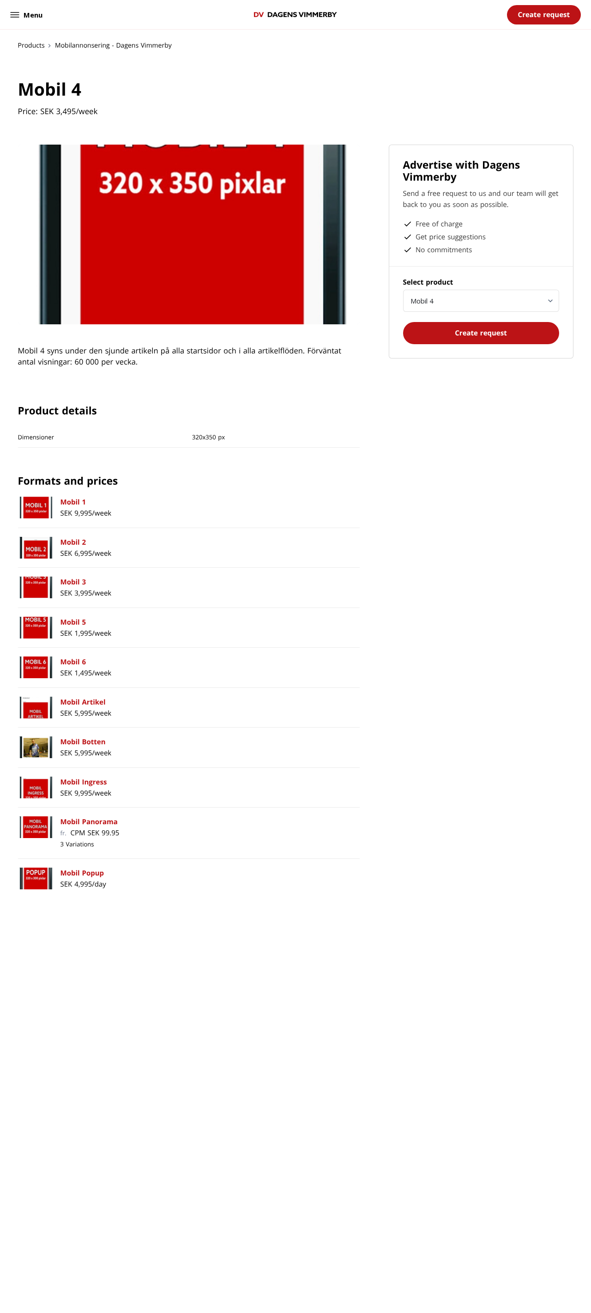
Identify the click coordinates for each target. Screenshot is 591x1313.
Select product (428, 282)
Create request (544, 14)
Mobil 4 (422, 300)
